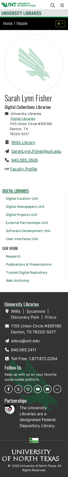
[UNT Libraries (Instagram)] (28, 389)
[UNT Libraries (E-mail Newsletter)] (47, 389)
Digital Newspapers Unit (25, 207)
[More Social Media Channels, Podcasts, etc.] (57, 389)
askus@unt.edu (25, 340)
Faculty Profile (23, 169)
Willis (16, 311)
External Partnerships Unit (27, 223)
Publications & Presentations (28, 264)
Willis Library (23, 142)
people (22, 23)
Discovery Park (25, 317)
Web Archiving (17, 281)
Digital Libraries (23, 119)
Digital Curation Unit (22, 198)
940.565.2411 (23, 349)
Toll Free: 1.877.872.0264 (34, 358)
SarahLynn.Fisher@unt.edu (36, 151)
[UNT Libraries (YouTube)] (38, 389)
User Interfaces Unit (22, 239)
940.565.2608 (24, 160)
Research (13, 256)
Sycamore (36, 311)
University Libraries (21, 13)
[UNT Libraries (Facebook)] (9, 389)
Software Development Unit (28, 231)
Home (7, 23)
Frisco (50, 317)
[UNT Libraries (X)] (18, 389)
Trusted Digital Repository (26, 272)
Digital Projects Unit (21, 215)
